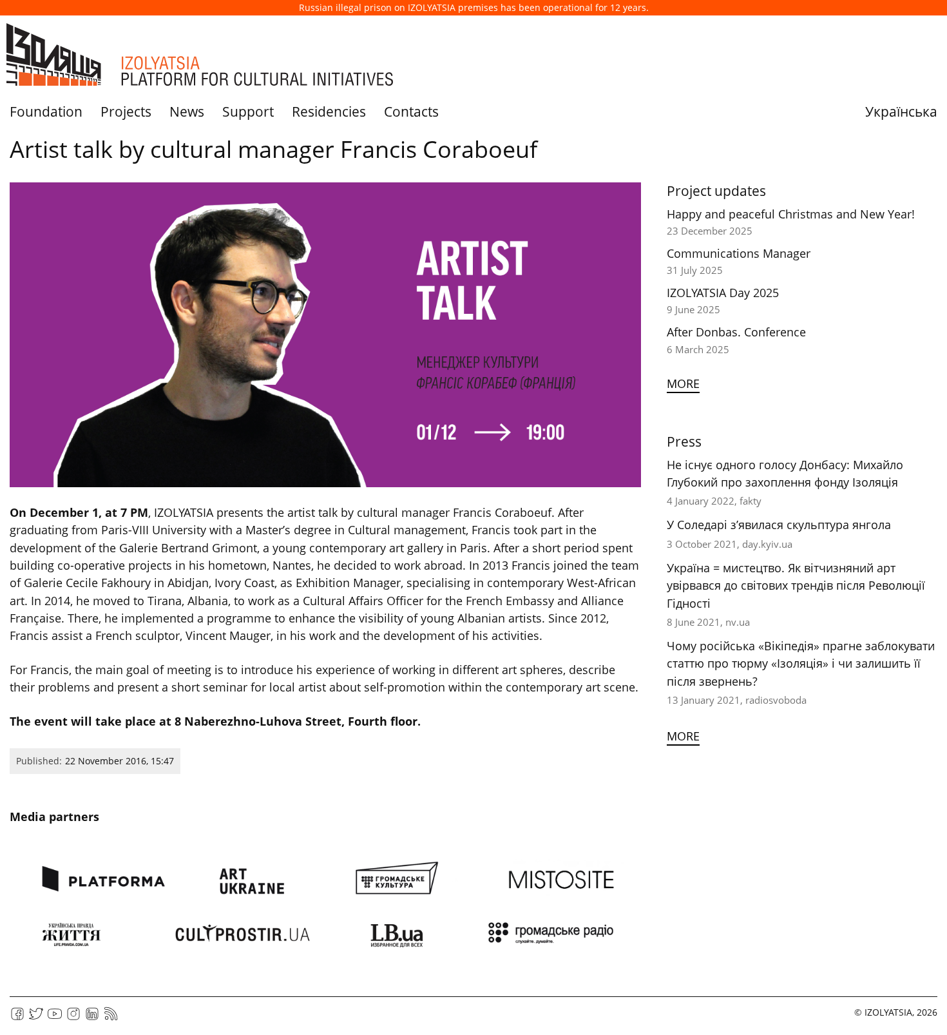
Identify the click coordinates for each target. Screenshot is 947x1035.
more (683, 383)
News (186, 111)
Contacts (411, 111)
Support (248, 111)
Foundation (46, 111)
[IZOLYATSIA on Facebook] (17, 1018)
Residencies (329, 111)
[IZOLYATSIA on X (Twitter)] (36, 1018)
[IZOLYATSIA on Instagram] (73, 1018)
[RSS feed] (111, 1018)
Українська (901, 111)
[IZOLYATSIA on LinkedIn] (92, 1018)
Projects (125, 111)
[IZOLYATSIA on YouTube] (54, 1018)
